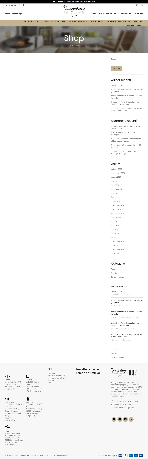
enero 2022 (115, 201)
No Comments (128, 306)
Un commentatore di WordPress (124, 126)
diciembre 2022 (117, 189)
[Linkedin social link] (15, 5)
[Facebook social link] (6, 5)
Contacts (51, 373)
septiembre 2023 (118, 173)
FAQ (49, 382)
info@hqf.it (9, 389)
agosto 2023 (116, 177)
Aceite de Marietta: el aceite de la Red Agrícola (126, 97)
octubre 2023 (116, 169)
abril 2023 (115, 185)
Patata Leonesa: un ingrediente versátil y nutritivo (127, 90)
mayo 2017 (115, 253)
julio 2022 (115, 193)
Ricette (114, 273)
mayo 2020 (115, 245)
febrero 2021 (116, 237)
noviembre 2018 (117, 249)
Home (71, 45)
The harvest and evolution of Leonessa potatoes (126, 140)
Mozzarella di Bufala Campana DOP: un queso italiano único (126, 109)
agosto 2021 (116, 217)
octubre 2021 (116, 209)
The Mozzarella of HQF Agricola (126, 146)
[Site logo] (74, 11)
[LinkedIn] (125, 420)
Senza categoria (117, 277)
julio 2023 (115, 181)
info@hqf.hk (10, 420)
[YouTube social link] (12, 5)
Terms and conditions (56, 378)
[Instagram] (131, 420)
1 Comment (128, 295)
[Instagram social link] (9, 5)
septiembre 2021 (117, 213)
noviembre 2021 (117, 205)
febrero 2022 (116, 197)
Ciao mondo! (116, 85)
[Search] (131, 5)
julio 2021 (114, 221)
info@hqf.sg (30, 415)
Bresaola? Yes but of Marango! (123, 133)
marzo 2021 (115, 233)
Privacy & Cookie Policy (57, 376)
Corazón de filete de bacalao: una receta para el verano (125, 103)
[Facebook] (114, 420)
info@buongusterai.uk (34, 391)
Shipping (51, 380)
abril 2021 (114, 229)
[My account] (126, 5)
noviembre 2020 (117, 241)
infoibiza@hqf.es (11, 445)
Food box (114, 269)
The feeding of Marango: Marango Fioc (125, 152)
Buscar (114, 59)
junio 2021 (115, 225)
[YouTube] (119, 420)
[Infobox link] (19, 5)
